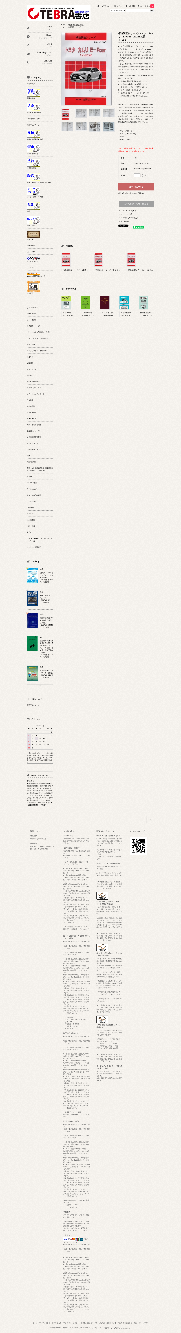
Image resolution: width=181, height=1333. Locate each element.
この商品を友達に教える (129, 218)
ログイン (120, 6)
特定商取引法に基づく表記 (127, 1323)
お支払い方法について (89, 1323)
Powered (102, 1328)
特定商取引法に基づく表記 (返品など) (131, 193)
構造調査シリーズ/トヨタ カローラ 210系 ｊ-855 (119, 270)
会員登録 (131, 6)
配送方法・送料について (107, 1323)
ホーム (35, 1323)
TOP (63, 25)
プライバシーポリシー (71, 1323)
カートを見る (146, 6)
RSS (140, 1323)
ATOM (145, 1323)
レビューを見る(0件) (128, 211)
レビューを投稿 (126, 214)
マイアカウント (105, 6)
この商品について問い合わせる (136, 204)
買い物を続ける (126, 221)
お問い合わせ (57, 1323)
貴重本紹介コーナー (34, 125)
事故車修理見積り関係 (75, 25)
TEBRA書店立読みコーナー (37, 276)
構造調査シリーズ (74, 27)
